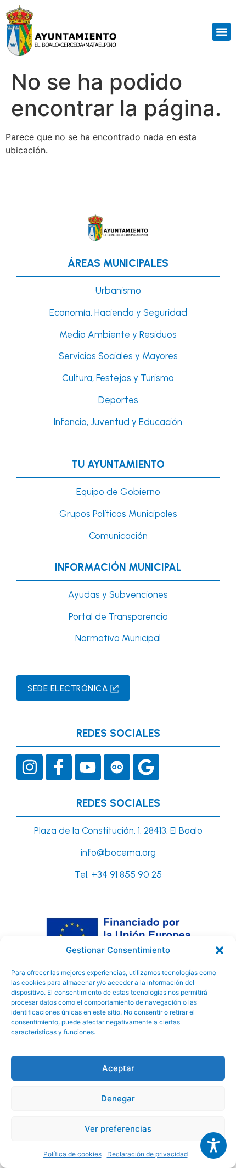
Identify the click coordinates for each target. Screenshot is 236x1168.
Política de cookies (72, 1154)
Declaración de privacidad (147, 1154)
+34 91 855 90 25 (126, 874)
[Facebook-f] (59, 767)
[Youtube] (88, 767)
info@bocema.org (118, 852)
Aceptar (118, 1068)
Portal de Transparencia (118, 616)
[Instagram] (29, 767)
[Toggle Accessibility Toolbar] (213, 1145)
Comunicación (118, 535)
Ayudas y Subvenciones (118, 594)
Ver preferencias (118, 1128)
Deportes (118, 399)
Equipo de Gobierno (118, 491)
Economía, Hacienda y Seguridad (118, 312)
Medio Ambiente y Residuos (118, 334)
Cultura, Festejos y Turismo (118, 377)
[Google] (146, 767)
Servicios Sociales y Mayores (118, 355)
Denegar (118, 1098)
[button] (219, 950)
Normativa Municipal (118, 637)
